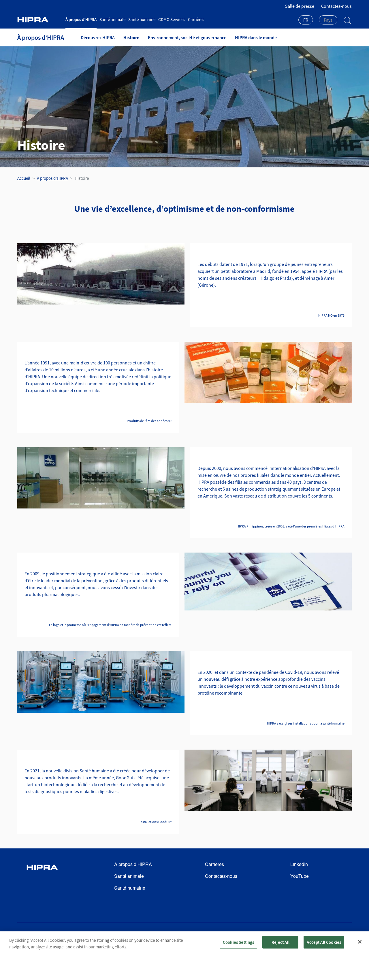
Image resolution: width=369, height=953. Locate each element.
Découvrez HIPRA (98, 37)
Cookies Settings (238, 942)
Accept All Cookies (324, 942)
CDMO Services (171, 19)
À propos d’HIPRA (81, 19)
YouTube (299, 876)
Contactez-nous (336, 6)
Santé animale (112, 19)
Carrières (196, 19)
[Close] (359, 941)
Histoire (131, 37)
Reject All (280, 942)
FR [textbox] (305, 20)
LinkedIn (299, 864)
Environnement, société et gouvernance (187, 37)
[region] (184, 942)
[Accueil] (39, 20)
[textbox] (328, 19)
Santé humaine (141, 19)
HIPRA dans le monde (256, 37)
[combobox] (305, 20)
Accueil (23, 178)
